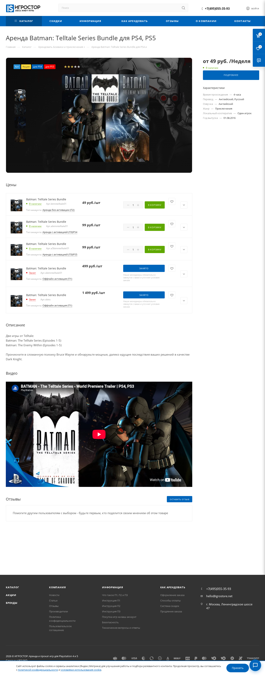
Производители (58, 611)
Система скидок (169, 606)
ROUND (22, 660)
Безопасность (110, 622)
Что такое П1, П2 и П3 (115, 595)
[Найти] (183, 8)
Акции (11, 595)
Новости (54, 595)
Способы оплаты (170, 600)
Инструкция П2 (111, 606)
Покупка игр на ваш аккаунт (119, 617)
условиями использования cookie (81, 669)
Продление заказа (171, 611)
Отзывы (54, 606)
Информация (112, 587)
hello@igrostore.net (219, 596)
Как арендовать (172, 587)
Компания (57, 587)
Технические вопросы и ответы (121, 627)
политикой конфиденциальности (38, 669)
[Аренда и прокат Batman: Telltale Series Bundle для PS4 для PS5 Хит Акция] (105, 118)
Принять (237, 668)
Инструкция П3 (111, 611)
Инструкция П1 (111, 600)
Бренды (11, 603)
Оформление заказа (172, 595)
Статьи (53, 600)
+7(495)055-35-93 (217, 8)
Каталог (12, 587)
